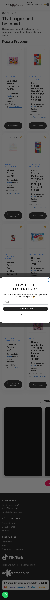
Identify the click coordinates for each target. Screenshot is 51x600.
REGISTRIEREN (25, 309)
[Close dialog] (48, 280)
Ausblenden (25, 315)
